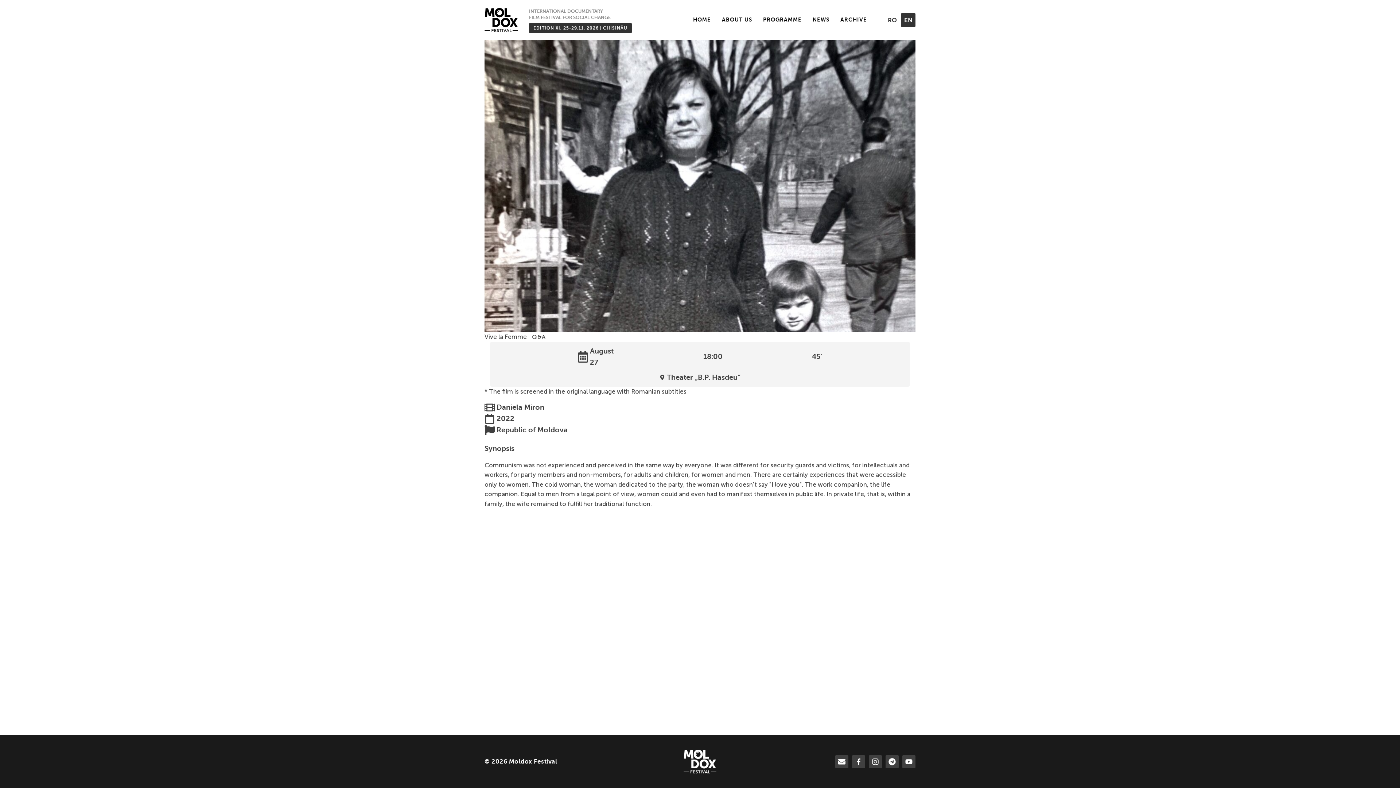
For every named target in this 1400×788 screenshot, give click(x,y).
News (821, 19)
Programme (782, 19)
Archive (853, 19)
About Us (737, 19)
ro (892, 20)
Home (702, 19)
